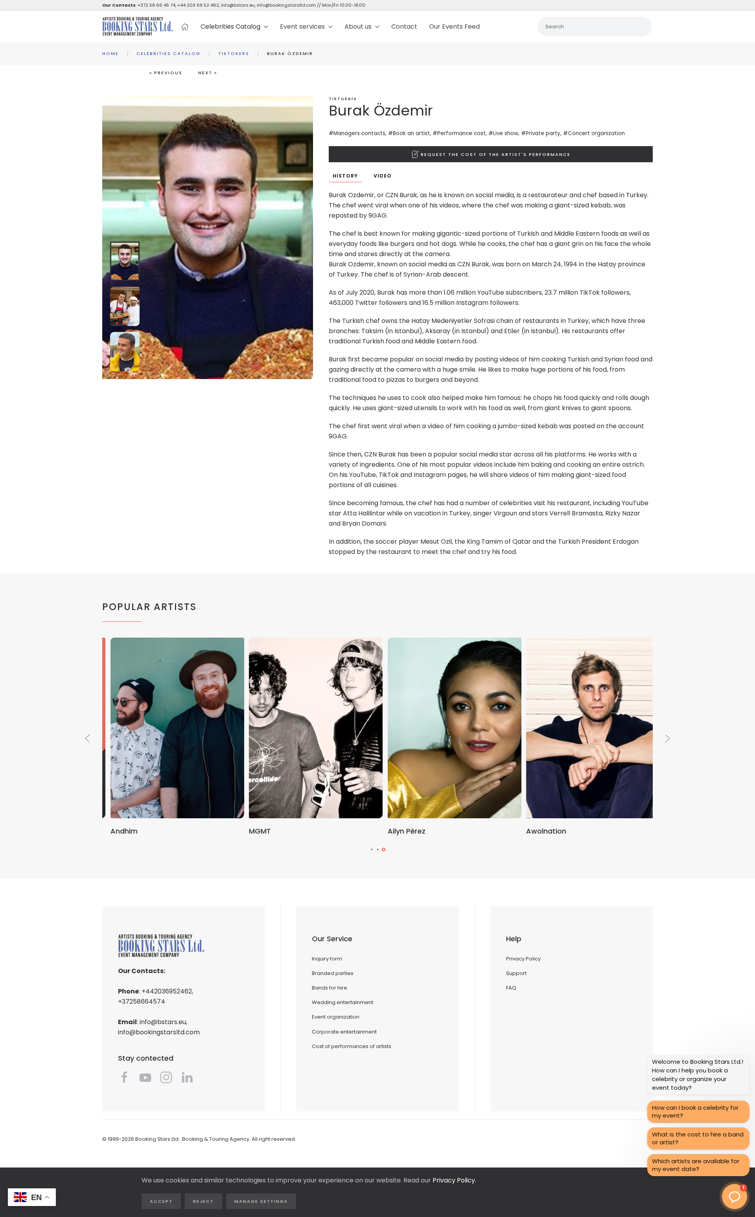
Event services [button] (302, 26)
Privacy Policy (523, 958)
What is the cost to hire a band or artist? (698, 1138)
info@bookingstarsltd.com (286, 5)
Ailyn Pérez (398, 831)
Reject (203, 1201)
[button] (491, 154)
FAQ (511, 988)
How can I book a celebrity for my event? (695, 1111)
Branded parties (333, 973)
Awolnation (538, 831)
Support (516, 973)
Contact (404, 26)
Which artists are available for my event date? (695, 1165)
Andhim (115, 831)
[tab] (125, 261)
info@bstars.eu (238, 5)
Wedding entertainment (342, 1002)
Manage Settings (261, 1201)
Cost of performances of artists (351, 1046)
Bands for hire (329, 988)
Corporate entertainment (344, 1032)
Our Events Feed (454, 26)
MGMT (252, 831)
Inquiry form (327, 958)
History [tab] (345, 175)
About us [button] (358, 26)
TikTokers (343, 98)
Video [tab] (383, 175)
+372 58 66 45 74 (156, 5)
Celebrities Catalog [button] (230, 26)
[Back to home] (137, 26)
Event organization (335, 1017)
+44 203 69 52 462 (198, 5)
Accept (161, 1201)
